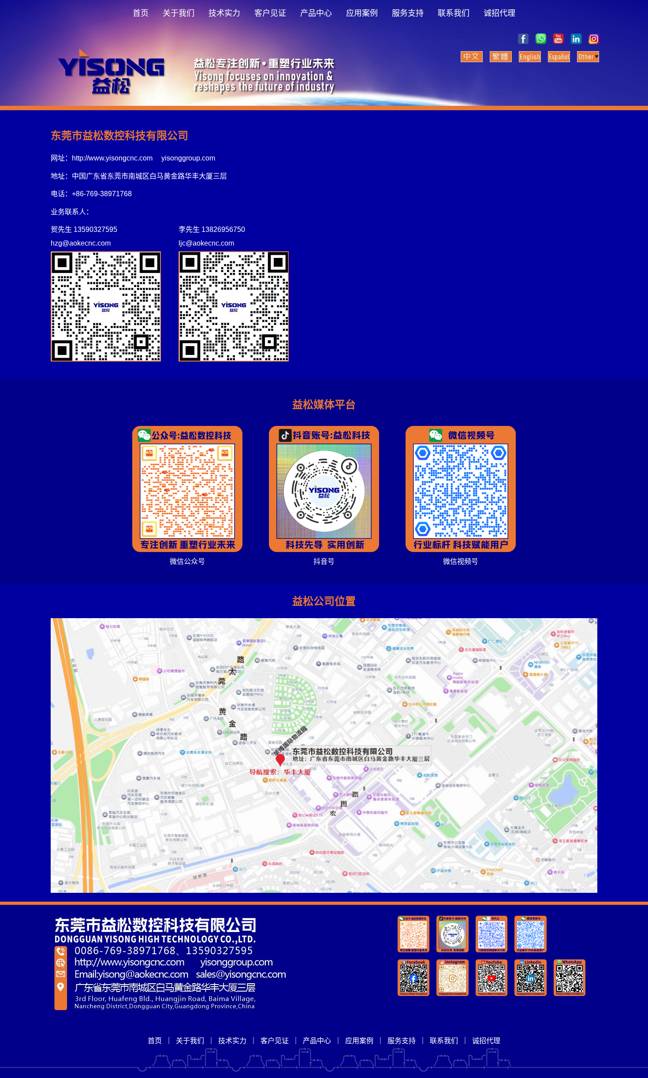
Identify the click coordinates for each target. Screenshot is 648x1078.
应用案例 (362, 13)
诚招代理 (499, 13)
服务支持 (408, 13)
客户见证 (270, 13)
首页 (141, 13)
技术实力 (224, 13)
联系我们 (453, 13)
